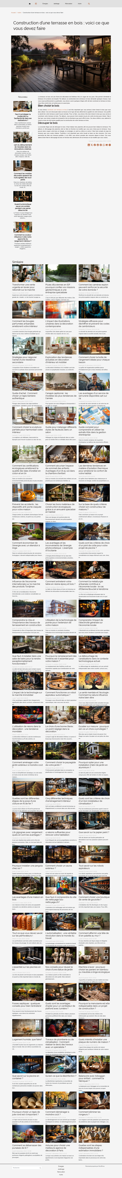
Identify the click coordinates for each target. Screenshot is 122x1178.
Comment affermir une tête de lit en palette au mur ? (94, 934)
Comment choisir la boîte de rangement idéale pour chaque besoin (94, 360)
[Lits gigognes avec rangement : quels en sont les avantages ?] (27, 821)
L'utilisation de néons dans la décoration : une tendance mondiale (26, 729)
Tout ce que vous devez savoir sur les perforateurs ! (27, 934)
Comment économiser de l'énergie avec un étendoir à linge (26, 545)
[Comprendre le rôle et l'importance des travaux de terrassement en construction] (27, 608)
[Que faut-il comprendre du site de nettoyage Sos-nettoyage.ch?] (61, 885)
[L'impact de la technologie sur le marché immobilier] (27, 681)
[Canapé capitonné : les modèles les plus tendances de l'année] (61, 382)
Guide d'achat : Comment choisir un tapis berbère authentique (24, 396)
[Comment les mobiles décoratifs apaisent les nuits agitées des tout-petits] (22, 165)
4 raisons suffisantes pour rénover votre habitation (57, 833)
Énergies (45, 4)
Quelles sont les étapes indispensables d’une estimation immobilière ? (91, 1148)
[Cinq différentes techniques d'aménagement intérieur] (61, 787)
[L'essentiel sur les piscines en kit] (27, 955)
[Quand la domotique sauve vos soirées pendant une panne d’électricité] (22, 196)
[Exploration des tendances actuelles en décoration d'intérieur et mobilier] (61, 346)
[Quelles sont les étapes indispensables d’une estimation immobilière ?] (94, 1134)
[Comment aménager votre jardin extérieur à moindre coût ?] (27, 751)
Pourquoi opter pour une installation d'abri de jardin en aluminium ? (93, 765)
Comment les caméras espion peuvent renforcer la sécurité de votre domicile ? (93, 287)
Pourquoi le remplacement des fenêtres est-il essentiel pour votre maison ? (61, 658)
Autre (79, 4)
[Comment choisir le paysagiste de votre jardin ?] (61, 751)
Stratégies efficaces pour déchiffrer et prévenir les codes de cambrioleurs (94, 324)
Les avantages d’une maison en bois (27, 898)
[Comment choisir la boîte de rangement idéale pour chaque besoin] (94, 346)
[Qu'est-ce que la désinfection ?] (61, 1064)
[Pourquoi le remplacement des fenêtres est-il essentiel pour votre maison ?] (61, 644)
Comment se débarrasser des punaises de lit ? (26, 1146)
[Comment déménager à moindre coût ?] (61, 1100)
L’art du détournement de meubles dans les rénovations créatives (23, 147)
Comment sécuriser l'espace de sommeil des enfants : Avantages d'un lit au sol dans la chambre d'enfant (60, 469)
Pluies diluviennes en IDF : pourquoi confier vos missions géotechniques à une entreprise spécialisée (60, 288)
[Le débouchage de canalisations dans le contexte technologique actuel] (94, 644)
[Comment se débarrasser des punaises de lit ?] (27, 1134)
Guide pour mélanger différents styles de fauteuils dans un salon (61, 430)
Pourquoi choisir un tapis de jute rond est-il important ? (26, 1113)
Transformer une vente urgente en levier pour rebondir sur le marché (23, 287)
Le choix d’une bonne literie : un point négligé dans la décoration (59, 729)
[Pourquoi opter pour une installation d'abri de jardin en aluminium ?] (94, 751)
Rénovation (68, 4)
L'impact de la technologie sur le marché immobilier (27, 693)
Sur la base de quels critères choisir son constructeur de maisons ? (93, 507)
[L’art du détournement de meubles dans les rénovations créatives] (22, 137)
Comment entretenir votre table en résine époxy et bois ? (60, 582)
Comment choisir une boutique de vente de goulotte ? (94, 898)
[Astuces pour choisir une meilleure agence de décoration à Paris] (61, 1134)
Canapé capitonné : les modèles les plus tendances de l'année (60, 396)
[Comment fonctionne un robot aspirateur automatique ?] (61, 681)
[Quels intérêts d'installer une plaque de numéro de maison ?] (94, 1028)
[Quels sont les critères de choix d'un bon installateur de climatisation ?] (94, 787)
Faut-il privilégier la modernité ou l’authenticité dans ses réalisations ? (23, 117)
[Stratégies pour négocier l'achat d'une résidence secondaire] (27, 346)
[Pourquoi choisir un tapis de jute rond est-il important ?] (27, 1100)
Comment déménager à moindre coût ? (57, 1113)
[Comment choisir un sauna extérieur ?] (61, 854)
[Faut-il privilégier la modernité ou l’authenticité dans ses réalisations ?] (22, 106)
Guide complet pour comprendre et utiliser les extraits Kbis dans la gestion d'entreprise (92, 431)
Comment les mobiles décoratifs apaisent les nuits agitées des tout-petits (23, 176)
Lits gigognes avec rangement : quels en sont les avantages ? (27, 833)
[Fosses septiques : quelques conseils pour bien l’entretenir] (27, 992)
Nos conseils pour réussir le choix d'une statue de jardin (59, 968)
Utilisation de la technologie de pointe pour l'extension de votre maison (60, 622)
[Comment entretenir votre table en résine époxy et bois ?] (61, 570)
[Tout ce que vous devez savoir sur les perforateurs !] (27, 921)
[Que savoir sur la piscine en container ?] (27, 1064)
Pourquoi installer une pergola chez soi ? (27, 867)
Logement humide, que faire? (27, 1039)
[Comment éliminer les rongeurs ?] (94, 1100)
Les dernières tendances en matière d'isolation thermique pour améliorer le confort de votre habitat (93, 469)
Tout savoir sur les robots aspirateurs (91, 867)
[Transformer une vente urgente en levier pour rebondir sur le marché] (27, 273)
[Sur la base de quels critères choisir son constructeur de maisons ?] (94, 493)
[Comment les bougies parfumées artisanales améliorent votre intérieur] (27, 310)
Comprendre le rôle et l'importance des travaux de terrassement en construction (26, 622)
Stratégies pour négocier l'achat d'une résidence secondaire (24, 360)
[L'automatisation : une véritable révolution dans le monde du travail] (61, 921)
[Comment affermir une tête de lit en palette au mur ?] (94, 921)
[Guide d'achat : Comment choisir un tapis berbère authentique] (27, 382)
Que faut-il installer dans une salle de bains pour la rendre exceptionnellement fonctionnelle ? (26, 660)
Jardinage (56, 4)
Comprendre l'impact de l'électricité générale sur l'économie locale (91, 622)
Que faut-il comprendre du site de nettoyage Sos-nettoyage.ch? (60, 900)
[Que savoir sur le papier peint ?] (94, 821)
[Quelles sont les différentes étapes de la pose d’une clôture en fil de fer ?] (27, 787)
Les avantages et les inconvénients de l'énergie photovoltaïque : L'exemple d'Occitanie (59, 547)
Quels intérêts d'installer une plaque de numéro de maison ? (94, 1040)
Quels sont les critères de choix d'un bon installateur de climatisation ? (94, 801)
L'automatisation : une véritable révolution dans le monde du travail (60, 936)
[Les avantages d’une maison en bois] (27, 885)
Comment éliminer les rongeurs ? (89, 1113)
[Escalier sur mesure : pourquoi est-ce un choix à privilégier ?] (94, 715)
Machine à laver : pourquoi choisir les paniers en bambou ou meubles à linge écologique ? (94, 971)
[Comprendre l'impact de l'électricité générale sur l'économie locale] (94, 608)
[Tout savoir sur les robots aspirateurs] (94, 854)
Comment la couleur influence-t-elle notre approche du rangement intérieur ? (22, 238)
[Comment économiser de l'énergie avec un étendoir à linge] (27, 531)
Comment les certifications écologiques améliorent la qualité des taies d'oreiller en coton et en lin (26, 469)
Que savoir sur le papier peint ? (94, 832)
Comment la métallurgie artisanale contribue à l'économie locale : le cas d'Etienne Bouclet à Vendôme (93, 585)
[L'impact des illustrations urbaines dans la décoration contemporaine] (61, 310)
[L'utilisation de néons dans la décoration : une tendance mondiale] (27, 715)
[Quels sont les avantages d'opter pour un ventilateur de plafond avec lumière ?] (61, 992)
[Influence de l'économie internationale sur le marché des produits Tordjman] (27, 570)
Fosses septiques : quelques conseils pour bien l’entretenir (26, 1004)
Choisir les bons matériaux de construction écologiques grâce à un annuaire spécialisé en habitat (60, 508)
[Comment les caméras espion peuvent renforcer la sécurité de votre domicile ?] (94, 273)
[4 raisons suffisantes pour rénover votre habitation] (61, 821)
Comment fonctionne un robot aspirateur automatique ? (60, 693)
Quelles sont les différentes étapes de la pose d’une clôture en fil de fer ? (25, 801)
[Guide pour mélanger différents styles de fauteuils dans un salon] (61, 416)
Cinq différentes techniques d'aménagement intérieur (59, 799)
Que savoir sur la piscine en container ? (25, 1077)
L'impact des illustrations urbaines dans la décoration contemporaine (59, 324)
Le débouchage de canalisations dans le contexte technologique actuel (93, 658)
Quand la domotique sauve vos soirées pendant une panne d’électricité (23, 207)
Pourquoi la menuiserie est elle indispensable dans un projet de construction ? (94, 1006)
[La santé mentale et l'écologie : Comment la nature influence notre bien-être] (94, 681)
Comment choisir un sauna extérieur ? (58, 867)
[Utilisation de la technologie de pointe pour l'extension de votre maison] (61, 608)
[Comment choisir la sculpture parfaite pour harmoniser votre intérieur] (27, 416)
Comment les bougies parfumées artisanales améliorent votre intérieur (25, 324)
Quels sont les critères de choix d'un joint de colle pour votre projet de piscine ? (94, 545)
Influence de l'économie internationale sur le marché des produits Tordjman (26, 584)
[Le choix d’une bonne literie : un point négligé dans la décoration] (61, 715)
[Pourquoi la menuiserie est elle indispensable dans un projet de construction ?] (94, 992)
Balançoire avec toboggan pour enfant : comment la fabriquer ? (92, 1078)
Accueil (13, 13)
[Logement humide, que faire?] (27, 1028)
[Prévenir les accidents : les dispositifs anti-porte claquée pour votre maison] (27, 493)
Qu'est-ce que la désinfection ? (60, 1076)
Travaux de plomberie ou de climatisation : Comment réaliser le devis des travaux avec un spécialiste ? (59, 1043)
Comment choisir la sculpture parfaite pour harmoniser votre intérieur (27, 430)
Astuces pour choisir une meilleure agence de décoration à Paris (57, 1148)
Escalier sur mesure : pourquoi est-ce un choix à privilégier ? (94, 727)
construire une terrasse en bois (57, 110)
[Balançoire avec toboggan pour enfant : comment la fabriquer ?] (94, 1064)
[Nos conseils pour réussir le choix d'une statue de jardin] (61, 955)
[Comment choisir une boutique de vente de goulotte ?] (94, 885)
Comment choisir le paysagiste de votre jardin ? (60, 763)
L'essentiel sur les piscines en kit (26, 968)
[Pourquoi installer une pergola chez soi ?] (27, 854)
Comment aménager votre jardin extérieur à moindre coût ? (27, 765)
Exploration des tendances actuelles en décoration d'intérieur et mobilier (58, 360)
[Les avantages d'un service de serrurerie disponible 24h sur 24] (94, 382)
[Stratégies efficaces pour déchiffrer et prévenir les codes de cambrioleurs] (94, 310)
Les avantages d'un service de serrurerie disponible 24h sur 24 (94, 396)
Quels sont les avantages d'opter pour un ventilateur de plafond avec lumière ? (60, 1006)
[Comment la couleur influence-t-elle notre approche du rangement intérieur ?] (22, 227)
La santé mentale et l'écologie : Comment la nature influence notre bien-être (94, 695)
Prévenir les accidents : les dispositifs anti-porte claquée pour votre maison (26, 507)
